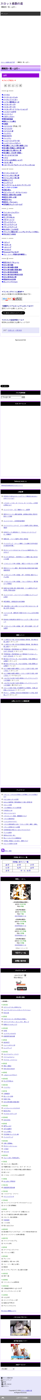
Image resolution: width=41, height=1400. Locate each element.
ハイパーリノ (8, 114)
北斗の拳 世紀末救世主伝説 (13, 274)
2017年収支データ (20, 916)
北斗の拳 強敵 (8, 265)
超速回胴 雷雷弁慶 (9, 1187)
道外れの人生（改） (10, 835)
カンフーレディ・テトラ (11, 1054)
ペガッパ (6, 242)
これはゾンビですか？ (10, 1075)
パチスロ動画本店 (9, 819)
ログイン (6, 1386)
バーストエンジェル (10, 97)
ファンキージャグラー (11, 212)
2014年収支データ (20, 945)
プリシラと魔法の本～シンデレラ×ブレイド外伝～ (21, 232)
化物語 (5, 124)
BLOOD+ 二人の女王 (10, 229)
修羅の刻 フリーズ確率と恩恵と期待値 (16, 539)
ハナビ (5, 158)
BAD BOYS (7, 136)
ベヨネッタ (7, 245)
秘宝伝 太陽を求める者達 (12, 195)
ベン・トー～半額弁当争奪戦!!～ (15, 254)
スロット (11, 330)
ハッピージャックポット (12, 143)
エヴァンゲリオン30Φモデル (12, 1007)
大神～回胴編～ (8, 1143)
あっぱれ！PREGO (9, 1181)
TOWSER (6, 1220)
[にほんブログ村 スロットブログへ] (22, 989)
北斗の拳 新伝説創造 (10, 272)
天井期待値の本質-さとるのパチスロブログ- (17, 830)
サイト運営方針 (8, 1378)
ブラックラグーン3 (10, 227)
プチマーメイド (8, 220)
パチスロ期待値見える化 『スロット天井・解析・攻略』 (21, 824)
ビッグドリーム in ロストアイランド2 (17, 185)
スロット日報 (8, 805)
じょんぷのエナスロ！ (10, 821)
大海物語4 (7, 1093)
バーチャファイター (10, 100)
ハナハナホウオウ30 (10, 155)
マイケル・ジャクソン (10, 1060)
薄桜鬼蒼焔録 (8, 119)
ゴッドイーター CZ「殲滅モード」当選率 (17, 509)
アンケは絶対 (8, 832)
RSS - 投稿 (8, 851)
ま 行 (7, 870)
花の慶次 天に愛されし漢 (12, 150)
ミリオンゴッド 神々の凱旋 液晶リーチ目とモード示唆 (21, 563)
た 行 (7, 868)
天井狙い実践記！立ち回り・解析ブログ (16, 841)
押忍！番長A (7, 1066)
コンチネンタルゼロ (10, 1033)
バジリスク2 (7, 126)
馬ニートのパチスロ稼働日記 (12, 838)
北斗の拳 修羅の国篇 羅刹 (12, 270)
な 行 (19, 868)
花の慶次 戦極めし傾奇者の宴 (13, 148)
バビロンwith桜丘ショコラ (13, 160)
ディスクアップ (8, 1137)
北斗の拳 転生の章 (10, 277)
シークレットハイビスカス (12, 1108)
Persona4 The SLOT (11, 252)
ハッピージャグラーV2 (11, 141)
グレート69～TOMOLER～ (12, 1158)
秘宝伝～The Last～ (10, 202)
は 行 (32, 868)
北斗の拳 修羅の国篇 (10, 267)
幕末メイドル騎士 (9, 121)
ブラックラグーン (9, 222)
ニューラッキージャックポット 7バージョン (17, 1010)
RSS (4, 1382)
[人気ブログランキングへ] (20, 984)
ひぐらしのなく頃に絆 (11, 175)
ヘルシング (7, 247)
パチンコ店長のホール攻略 (12, 827)
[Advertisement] (20, 37)
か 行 (19, 865)
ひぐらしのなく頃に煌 (11, 178)
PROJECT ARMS (9, 234)
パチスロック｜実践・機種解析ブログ (15, 816)
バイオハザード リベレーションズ (15, 109)
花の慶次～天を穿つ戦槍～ (12, 153)
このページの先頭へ (22, 1398)
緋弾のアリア (8, 180)
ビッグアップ (8, 183)
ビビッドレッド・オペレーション (15, 192)
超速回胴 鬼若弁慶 (9, 1036)
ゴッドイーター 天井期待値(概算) (14, 521)
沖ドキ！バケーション (10, 1146)
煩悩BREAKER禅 (9, 279)
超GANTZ (6, 1042)
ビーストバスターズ (10, 173)
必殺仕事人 (7, 190)
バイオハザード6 (9, 107)
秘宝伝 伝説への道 (10, 197)
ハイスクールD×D (9, 112)
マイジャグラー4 (9, 1196)
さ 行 (32, 865)
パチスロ (18, 330)
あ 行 (7, 865)
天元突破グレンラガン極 (11, 1134)
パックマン (7, 133)
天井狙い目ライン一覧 (20, 862)
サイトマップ (7, 1380)
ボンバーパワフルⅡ (10, 282)
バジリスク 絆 (8, 131)
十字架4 (6, 1149)
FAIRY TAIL (7, 215)
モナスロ (6, 1151)
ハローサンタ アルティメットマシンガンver (19, 165)
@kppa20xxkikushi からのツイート (12, 485)
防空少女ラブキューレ (11, 262)
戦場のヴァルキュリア (10, 1024)
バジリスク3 (7, 129)
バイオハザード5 (9, 104)
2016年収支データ (20, 926)
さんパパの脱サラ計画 (10, 843)
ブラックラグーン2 (10, 224)
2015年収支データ (20, 935)
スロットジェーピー (10, 813)
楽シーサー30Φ (8, 1096)
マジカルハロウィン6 (10, 1113)
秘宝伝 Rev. (7, 199)
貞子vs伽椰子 (8, 1129)
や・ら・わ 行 (26, 870)
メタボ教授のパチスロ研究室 (12, 807)
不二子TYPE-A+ (9, 217)
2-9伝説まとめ (8, 810)
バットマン (7, 138)
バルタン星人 (8, 162)
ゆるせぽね (7, 1120)
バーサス (6, 95)
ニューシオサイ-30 (9, 1045)
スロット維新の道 (11, 3)
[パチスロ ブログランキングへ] (17, 299)
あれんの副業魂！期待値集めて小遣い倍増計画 (18, 802)
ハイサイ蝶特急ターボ (11, 102)
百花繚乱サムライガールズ (12, 204)
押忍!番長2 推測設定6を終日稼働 (14, 601)
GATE (5, 1031)
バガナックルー (8, 116)
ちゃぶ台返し (8, 1131)
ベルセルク (7, 249)
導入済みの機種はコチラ (8, 1311)
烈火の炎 (6, 1013)
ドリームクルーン (9, 1057)
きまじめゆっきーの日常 (11, 799)
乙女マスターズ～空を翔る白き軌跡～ (15, 1019)
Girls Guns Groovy (9, 1069)
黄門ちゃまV (7, 1126)
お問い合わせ (7, 1384)
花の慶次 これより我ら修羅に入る (15, 145)
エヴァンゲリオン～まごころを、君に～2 (16, 1022)
